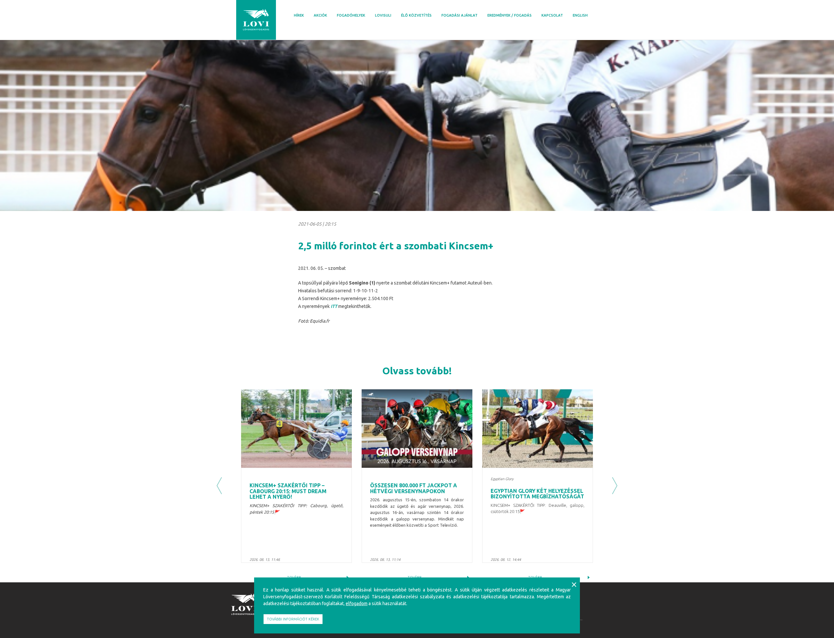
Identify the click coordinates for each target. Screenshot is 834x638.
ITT (334, 306)
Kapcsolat (552, 15)
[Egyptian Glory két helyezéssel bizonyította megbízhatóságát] (537, 428)
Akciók (320, 15)
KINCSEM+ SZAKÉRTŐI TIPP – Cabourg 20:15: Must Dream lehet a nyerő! (288, 491)
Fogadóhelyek (351, 15)
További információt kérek (293, 619)
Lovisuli (383, 15)
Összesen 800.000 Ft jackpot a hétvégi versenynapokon (413, 488)
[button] (219, 485)
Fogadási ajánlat (459, 15)
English (580, 15)
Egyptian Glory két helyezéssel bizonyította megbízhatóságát (537, 494)
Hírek (299, 15)
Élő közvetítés (416, 15)
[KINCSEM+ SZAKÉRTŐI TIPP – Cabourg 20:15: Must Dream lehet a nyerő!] (296, 428)
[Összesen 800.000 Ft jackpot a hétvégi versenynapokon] (417, 428)
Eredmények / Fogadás (509, 15)
